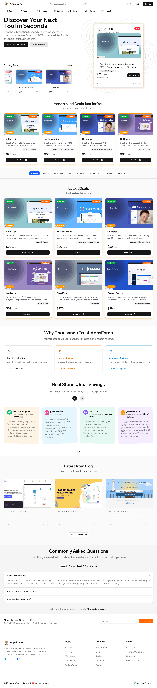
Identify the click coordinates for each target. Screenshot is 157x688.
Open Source (44, 11)
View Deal (20, 160)
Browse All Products (16, 44)
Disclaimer (131, 656)
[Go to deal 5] (139, 83)
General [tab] (63, 566)
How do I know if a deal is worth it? (21, 591)
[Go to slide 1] (77, 451)
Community (107, 11)
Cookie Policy (132, 660)
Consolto (49, 87)
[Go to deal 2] (135, 83)
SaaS (70, 173)
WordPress (58, 173)
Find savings (117, 368)
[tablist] (78, 566)
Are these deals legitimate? (18, 599)
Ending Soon (71, 665)
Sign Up (148, 4)
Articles (26, 11)
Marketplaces (102, 647)
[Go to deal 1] (133, 83)
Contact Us (101, 665)
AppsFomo (16, 683)
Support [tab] (93, 566)
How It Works (39, 44)
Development (95, 173)
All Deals (34, 173)
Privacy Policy (132, 647)
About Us (100, 660)
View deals (15, 368)
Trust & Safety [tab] (82, 566)
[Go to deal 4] (138, 83)
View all (69, 65)
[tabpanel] (78, 587)
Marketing (81, 173)
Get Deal (132, 75)
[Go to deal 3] (136, 83)
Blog (98, 652)
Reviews (73, 11)
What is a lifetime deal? (17, 575)
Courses (60, 11)
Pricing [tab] (72, 566)
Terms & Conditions (135, 652)
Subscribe (146, 621)
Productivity (121, 173)
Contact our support (97, 609)
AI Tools (46, 173)
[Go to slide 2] (79, 451)
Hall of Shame (89, 11)
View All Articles (76, 535)
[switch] (127, 4)
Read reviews (67, 368)
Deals (11, 11)
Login (137, 4)
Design (109, 173)
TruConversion (21, 87)
